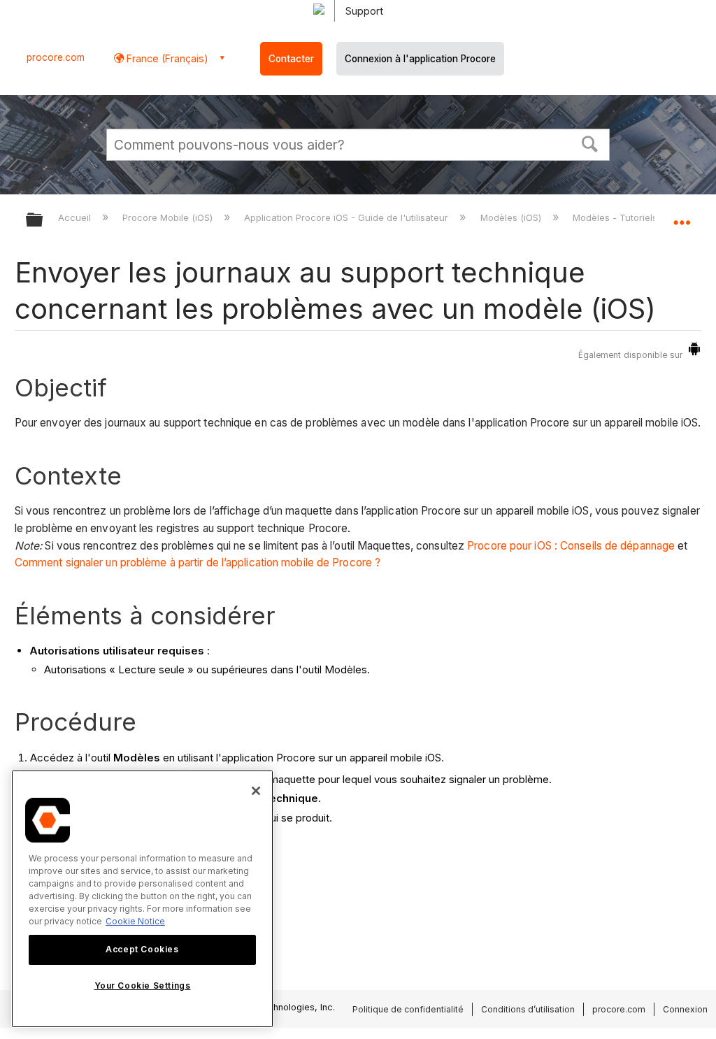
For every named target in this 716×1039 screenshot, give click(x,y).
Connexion (685, 1009)
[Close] (256, 790)
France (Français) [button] (166, 58)
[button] (590, 142)
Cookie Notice (135, 921)
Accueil (76, 217)
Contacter (291, 58)
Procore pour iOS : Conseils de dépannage (571, 545)
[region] (142, 899)
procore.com (56, 57)
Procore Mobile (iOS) (168, 217)
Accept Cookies (142, 949)
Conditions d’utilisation (528, 1009)
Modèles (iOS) (511, 217)
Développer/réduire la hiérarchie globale (43, 220)
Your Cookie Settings (142, 985)
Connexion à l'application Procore (420, 58)
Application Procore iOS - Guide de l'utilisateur (347, 217)
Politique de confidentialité (408, 1009)
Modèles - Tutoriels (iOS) (628, 217)
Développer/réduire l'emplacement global (681, 215)
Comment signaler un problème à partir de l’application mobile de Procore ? (197, 562)
